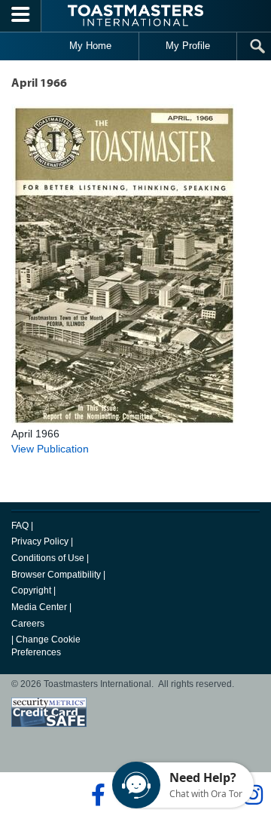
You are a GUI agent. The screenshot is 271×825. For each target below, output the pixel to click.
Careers (27, 623)
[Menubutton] (20, 16)
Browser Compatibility (56, 574)
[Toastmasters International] (135, 15)
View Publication (50, 449)
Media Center (39, 607)
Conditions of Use (47, 558)
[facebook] (96, 795)
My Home (90, 45)
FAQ (20, 525)
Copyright (31, 590)
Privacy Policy (40, 541)
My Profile (188, 45)
